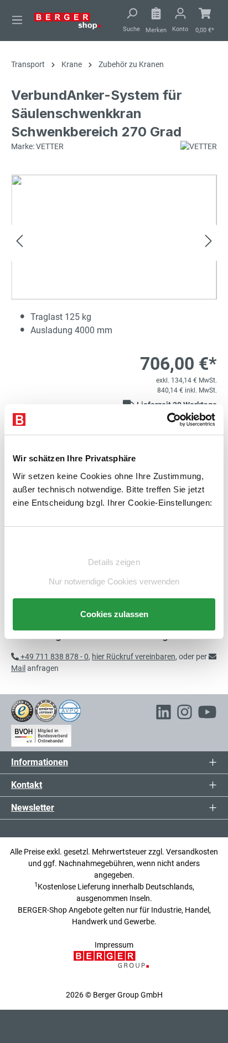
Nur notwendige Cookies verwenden (114, 581)
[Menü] (17, 19)
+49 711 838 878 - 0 (54, 656)
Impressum (114, 944)
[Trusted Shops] (22, 710)
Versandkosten (192, 851)
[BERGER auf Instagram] (184, 713)
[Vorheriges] (19, 243)
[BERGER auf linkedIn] (163, 713)
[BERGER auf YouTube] (207, 713)
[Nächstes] (208, 243)
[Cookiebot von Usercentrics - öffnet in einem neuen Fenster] (166, 420)
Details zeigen (113, 562)
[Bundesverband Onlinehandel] (41, 733)
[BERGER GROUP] (114, 965)
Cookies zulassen (114, 614)
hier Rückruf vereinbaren (133, 656)
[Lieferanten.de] (46, 710)
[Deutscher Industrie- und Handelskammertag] (70, 710)
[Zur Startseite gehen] (67, 20)
